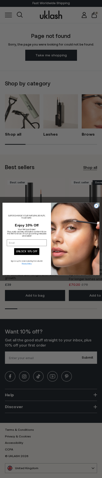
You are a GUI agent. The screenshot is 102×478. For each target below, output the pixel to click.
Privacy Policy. (27, 264)
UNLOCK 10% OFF (26, 251)
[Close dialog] (96, 206)
